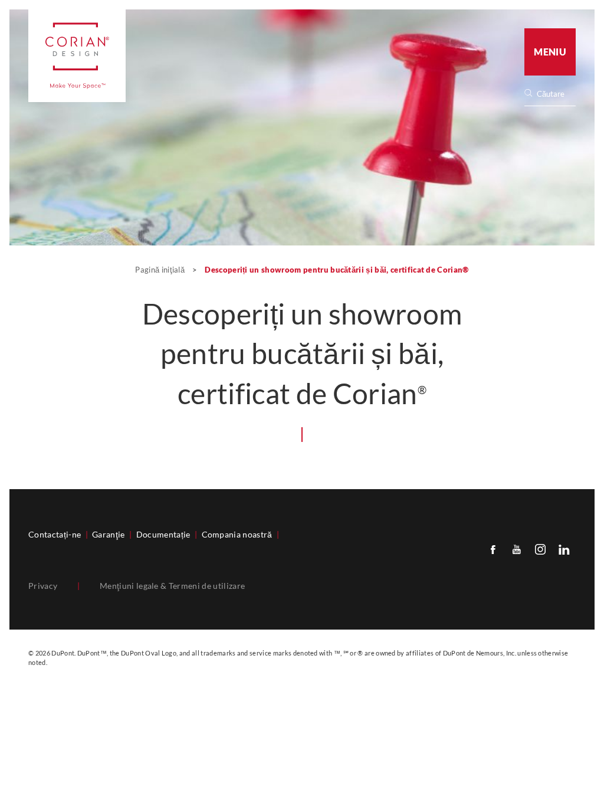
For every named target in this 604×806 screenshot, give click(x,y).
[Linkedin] (564, 549)
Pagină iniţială (160, 269)
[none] (556, 94)
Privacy (42, 586)
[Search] (554, 94)
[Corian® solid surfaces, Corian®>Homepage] (77, 56)
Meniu (550, 51)
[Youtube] (516, 549)
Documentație (163, 534)
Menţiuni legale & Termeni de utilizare (172, 586)
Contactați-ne (54, 534)
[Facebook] (493, 549)
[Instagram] (540, 549)
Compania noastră (237, 534)
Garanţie (108, 534)
